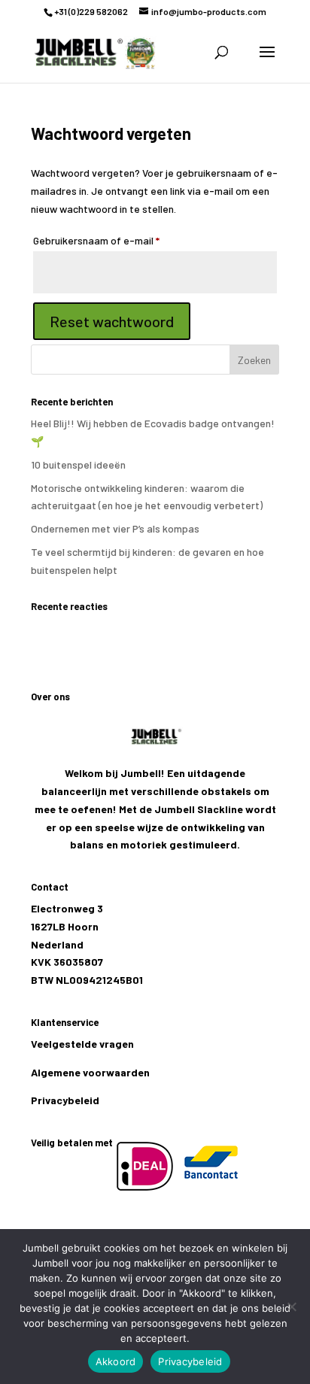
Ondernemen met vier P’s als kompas (115, 528)
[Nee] (291, 1306)
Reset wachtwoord (112, 321)
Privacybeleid (65, 1100)
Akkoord (116, 1361)
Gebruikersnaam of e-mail (112, 240)
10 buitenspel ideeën (78, 464)
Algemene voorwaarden (90, 1072)
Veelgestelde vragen (82, 1043)
